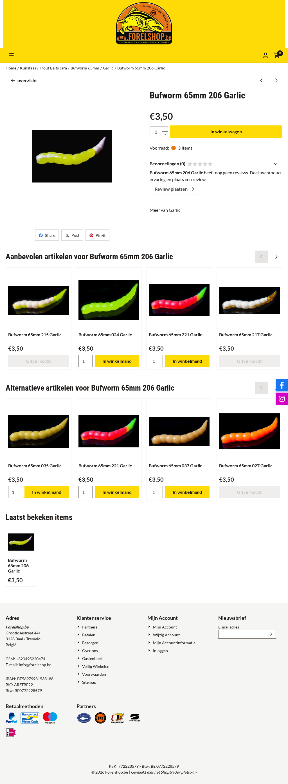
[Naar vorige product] (261, 80)
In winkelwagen (226, 131)
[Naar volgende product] (276, 80)
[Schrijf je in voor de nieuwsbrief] (270, 634)
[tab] (216, 163)
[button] (11, 55)
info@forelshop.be (35, 664)
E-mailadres (247, 626)
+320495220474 (30, 658)
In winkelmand (117, 361)
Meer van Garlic (165, 210)
